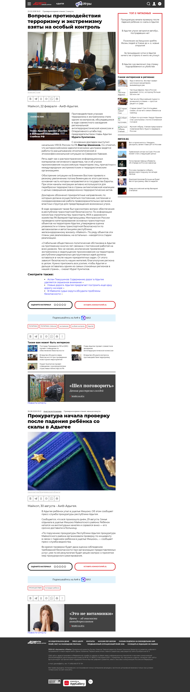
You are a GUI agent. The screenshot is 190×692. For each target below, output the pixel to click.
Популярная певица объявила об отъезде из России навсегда (142, 162)
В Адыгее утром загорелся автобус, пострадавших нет (140, 32)
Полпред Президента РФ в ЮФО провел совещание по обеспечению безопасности (54, 348)
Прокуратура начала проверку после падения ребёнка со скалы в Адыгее (140, 21)
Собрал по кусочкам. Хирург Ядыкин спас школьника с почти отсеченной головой (146, 119)
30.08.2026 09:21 (34, 411)
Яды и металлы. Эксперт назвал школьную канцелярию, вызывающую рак (143, 83)
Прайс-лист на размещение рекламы (64, 644)
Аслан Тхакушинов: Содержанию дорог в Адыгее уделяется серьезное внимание (74, 281)
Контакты (90, 641)
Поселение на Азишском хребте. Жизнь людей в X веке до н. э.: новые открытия (140, 43)
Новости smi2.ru (37, 403)
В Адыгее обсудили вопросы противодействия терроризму (97, 356)
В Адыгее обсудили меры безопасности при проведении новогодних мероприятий (53, 357)
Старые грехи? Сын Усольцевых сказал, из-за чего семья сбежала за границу (145, 110)
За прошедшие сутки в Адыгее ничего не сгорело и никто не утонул (140, 54)
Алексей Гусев (34, 92)
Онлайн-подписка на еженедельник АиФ (137, 641)
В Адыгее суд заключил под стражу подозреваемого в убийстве (140, 65)
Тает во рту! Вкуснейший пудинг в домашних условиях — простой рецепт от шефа (144, 101)
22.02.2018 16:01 (34, 11)
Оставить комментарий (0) (95, 305)
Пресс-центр (77, 641)
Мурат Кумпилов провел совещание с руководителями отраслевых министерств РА (53, 366)
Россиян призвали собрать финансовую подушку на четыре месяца (143, 172)
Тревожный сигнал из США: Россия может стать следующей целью (144, 153)
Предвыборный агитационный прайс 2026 (105, 644)
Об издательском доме (58, 641)
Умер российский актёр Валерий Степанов (143, 189)
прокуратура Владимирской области (44, 492)
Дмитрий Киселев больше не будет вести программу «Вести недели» (144, 180)
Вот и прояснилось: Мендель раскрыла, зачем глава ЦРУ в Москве (145, 144)
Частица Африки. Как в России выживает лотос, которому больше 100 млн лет (145, 92)
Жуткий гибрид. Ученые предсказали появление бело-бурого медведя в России (146, 129)
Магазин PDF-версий (107, 641)
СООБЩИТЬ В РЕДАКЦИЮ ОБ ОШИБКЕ (143, 644)
